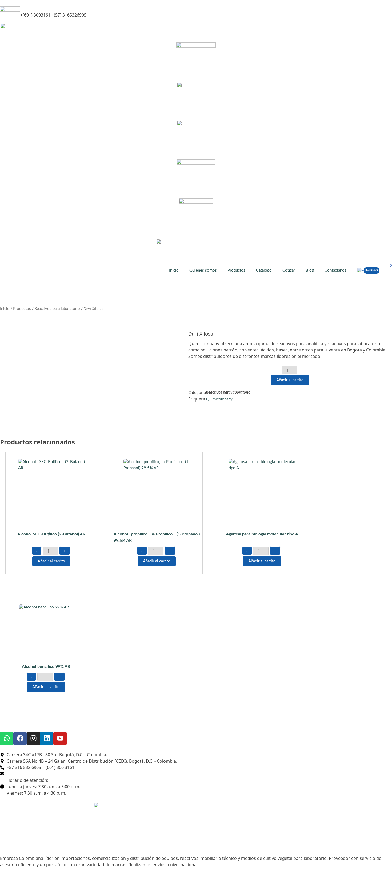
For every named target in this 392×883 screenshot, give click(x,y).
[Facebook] (20, 738)
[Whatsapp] (6, 738)
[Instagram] (33, 738)
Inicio (174, 270)
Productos (236, 270)
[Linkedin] (46, 738)
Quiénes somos (203, 270)
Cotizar (288, 270)
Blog (310, 270)
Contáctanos (335, 270)
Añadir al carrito (290, 380)
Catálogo (264, 270)
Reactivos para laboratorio (57, 309)
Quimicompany (219, 399)
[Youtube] (60, 738)
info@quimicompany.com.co (42, 30)
